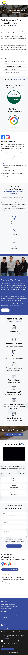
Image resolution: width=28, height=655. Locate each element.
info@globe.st (14, 248)
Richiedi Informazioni (14, 546)
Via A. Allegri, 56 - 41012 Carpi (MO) (11, 615)
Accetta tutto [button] (7, 649)
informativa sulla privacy (18, 541)
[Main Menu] (24, 3)
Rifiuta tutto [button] (20, 649)
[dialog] (14, 642)
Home (8, 12)
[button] (14, 652)
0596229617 (14, 223)
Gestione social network (16, 12)
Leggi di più (7, 638)
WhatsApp (14, 236)
